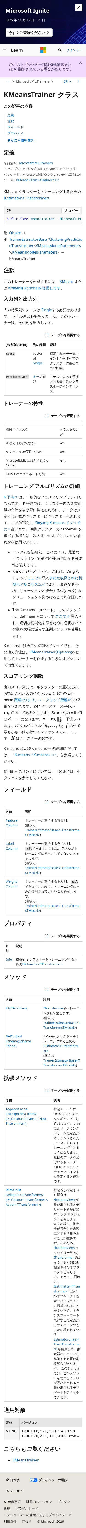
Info (9, 959)
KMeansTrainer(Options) (50, 652)
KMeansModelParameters (58, 245)
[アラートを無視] (78, 7)
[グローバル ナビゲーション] (4, 50)
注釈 (10, 121)
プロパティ (15, 133)
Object (15, 232)
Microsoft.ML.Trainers (32, 81)
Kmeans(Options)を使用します (34, 287)
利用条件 (10, 1521)
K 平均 (9, 496)
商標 (25, 1521)
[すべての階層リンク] (8, 81)
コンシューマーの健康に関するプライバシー (36, 1515)
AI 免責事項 (12, 1502)
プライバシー (25, 1508)
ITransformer (53, 1008)
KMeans (67, 281)
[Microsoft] (43, 50)
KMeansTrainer (25, 1460)
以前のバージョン (39, 1502)
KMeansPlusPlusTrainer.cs (36, 180)
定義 (10, 115)
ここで (32, 577)
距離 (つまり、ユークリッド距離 (41, 699)
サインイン (74, 50)
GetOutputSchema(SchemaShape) (18, 1041)
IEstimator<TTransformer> (27, 198)
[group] (43, 219)
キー (36, 376)
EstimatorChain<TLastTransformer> (66, 1344)
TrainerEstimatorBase (28, 239)
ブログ (62, 1502)
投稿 (7, 1508)
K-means (22, 754)
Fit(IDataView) (16, 1008)
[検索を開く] (59, 50)
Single (46, 309)
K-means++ (43, 754)
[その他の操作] (78, 81)
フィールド (15, 127)
